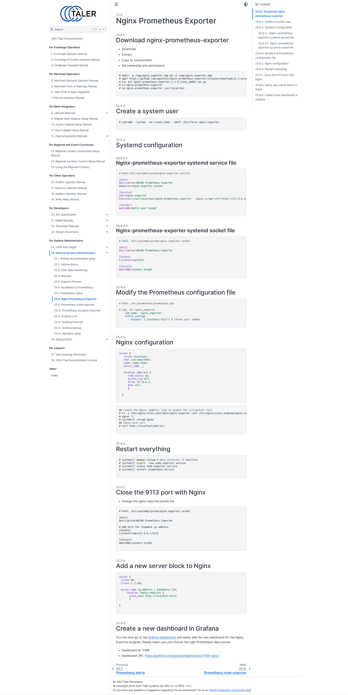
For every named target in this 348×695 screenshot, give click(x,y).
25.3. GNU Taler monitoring (70, 270)
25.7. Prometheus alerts (68, 293)
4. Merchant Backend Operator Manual (74, 80)
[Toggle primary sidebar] (116, 4)
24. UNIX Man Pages (63, 247)
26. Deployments (61, 339)
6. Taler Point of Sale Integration (70, 91)
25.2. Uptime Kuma (66, 264)
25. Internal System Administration (73, 252)
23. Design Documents (65, 231)
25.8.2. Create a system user (273, 21)
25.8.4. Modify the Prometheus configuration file (274, 55)
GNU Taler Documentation (67, 38)
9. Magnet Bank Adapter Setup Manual (74, 118)
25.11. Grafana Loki (65, 316)
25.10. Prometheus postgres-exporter (77, 310)
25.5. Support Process (68, 281)
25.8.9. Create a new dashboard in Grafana (276, 97)
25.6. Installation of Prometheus (73, 287)
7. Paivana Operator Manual (67, 97)
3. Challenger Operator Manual (69, 65)
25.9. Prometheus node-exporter (74, 304)
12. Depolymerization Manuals (69, 136)
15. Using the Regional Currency (70, 167)
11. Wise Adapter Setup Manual (70, 130)
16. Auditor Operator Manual (68, 182)
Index (54, 375)
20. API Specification (63, 214)
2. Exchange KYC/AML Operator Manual (75, 59)
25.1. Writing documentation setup (75, 258)
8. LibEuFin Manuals (63, 113)
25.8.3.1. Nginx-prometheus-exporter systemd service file (276, 35)
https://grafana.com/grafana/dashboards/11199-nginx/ (182, 655)
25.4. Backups (63, 275)
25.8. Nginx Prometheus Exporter (75, 299)
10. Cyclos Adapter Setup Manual (71, 124)
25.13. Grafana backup (68, 327)
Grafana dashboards (162, 637)
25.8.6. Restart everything (271, 69)
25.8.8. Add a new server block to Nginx (276, 87)
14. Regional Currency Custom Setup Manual (78, 161)
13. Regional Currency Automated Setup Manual (75, 153)
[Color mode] (246, 4)
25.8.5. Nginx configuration (272, 63)
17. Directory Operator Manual (69, 187)
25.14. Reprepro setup (67, 333)
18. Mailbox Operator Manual (68, 193)
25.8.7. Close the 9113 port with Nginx (274, 77)
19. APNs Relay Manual (65, 199)
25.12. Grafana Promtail (68, 322)
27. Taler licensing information (69, 354)
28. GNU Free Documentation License (74, 360)
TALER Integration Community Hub (230, 690)
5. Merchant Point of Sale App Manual (74, 86)
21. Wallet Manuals (62, 220)
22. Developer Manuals (65, 226)
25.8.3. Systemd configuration (273, 27)
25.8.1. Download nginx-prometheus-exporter (270, 13)
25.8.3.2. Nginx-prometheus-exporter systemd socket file (276, 45)
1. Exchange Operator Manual (69, 53)
